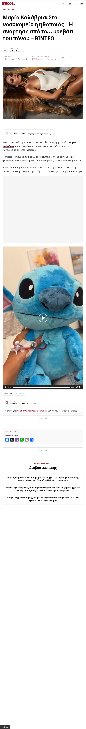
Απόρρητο (5, 727)
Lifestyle (15, 9)
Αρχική (6, 9)
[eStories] (75, 3)
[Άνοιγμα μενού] (81, 3)
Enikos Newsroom (17, 51)
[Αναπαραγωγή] (5, 387)
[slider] (41, 387)
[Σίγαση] (77, 387)
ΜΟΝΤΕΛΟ (20, 394)
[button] (43, 317)
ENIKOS (8, 4)
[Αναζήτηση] (64, 3)
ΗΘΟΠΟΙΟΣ (8, 394)
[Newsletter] (69, 3)
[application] (43, 317)
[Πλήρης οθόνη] (80, 387)
